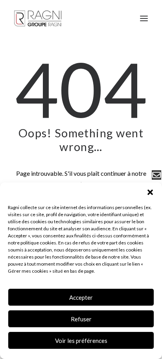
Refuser (81, 319)
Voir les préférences (81, 340)
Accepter (81, 297)
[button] (150, 192)
